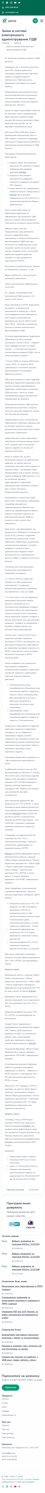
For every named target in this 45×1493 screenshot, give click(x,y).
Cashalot (5, 1411)
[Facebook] (3, 3)
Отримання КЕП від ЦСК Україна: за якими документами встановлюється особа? (20, 1314)
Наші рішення (8, 1437)
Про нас (5, 1429)
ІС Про (5, 1403)
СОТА (4, 1407)
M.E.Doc (22, 172)
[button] (35, 20)
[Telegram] (7, 3)
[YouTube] (15, 3)
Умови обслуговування (25, 1482)
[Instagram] (11, 3)
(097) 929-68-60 (11, 7)
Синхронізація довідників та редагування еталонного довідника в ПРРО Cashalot (21, 1300)
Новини (5, 1425)
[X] (19, 3)
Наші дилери (8, 1433)
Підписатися (10, 1387)
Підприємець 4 (9, 1415)
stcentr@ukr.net (11, 12)
